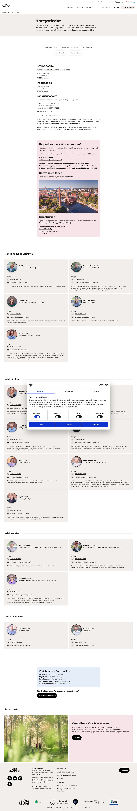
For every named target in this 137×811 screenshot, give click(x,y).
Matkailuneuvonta (51, 47)
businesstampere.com (46, 695)
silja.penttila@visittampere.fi (19, 513)
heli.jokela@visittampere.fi (19, 282)
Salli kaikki (95, 424)
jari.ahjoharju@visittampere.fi (20, 645)
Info (9, 12)
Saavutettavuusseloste (77, 807)
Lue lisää (77, 737)
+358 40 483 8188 (80, 279)
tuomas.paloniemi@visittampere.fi (86, 282)
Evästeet (87, 807)
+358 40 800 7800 (16, 439)
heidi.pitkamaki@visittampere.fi (85, 477)
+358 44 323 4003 (15, 314)
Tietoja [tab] (96, 391)
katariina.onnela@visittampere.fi (85, 562)
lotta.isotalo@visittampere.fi (19, 317)
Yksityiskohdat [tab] (68, 391)
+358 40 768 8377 (80, 474)
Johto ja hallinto (75, 53)
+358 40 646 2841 (15, 474)
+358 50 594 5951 (15, 559)
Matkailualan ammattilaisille (66, 775)
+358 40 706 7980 (80, 642)
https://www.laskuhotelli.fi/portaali (64, 124)
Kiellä (42, 424)
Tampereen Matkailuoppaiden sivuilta (54, 223)
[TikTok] (9, 784)
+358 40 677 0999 (80, 314)
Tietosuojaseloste (65, 807)
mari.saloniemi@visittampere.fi (20, 562)
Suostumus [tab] (40, 391)
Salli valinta (68, 424)
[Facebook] (15, 778)
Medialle (60, 779)
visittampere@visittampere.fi (50, 160)
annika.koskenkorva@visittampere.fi (87, 442)
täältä (70, 177)
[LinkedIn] (20, 778)
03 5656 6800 (48, 158)
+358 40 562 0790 (80, 439)
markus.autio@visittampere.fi (84, 645)
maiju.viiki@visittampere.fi (19, 477)
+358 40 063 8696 (16, 642)
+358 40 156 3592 (15, 510)
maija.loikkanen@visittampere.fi (21, 595)
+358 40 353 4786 (80, 559)
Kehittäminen (87, 47)
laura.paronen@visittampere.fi (85, 317)
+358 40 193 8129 (15, 591)
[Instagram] (9, 778)
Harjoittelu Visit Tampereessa (67, 785)
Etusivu (3, 12)
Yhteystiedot (61, 769)
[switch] (58, 416)
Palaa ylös (124, 770)
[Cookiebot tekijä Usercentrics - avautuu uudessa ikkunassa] (100, 385)
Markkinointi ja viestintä (70, 47)
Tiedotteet (60, 782)
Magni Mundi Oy (45, 229)
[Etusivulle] (6, 5)
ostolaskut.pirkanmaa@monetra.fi (78, 129)
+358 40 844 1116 (15, 279)
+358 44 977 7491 (15, 346)
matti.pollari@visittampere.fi (19, 442)
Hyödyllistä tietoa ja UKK (65, 772)
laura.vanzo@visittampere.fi (19, 350)
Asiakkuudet (60, 53)
